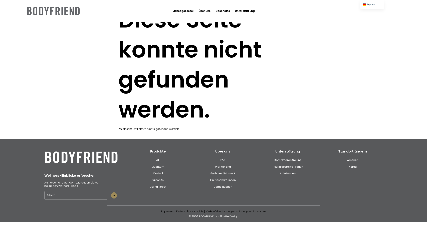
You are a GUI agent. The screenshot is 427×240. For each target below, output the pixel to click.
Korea (353, 167)
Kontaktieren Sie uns (287, 160)
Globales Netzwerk (222, 173)
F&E (222, 160)
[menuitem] (183, 11)
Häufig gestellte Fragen (288, 167)
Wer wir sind (223, 167)
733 (158, 160)
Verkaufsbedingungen (220, 211)
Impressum (168, 211)
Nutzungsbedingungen (251, 211)
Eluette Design (229, 216)
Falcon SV (158, 180)
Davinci (158, 173)
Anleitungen (288, 173)
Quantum (158, 167)
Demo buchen (223, 187)
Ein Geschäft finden (223, 180)
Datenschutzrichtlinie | (190, 211)
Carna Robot (158, 187)
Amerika (352, 160)
